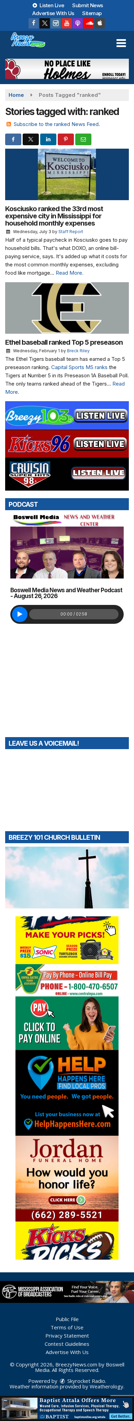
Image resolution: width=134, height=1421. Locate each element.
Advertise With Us (53, 13)
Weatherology (106, 1386)
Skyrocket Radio (85, 1380)
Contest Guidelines (67, 1343)
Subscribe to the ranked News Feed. (57, 124)
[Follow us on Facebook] (34, 23)
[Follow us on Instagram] (56, 23)
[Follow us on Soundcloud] (88, 23)
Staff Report (70, 231)
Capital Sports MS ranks (79, 367)
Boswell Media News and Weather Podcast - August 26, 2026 (66, 593)
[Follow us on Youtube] (67, 23)
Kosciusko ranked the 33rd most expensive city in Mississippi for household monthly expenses (54, 216)
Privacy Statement (67, 1335)
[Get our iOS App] (99, 23)
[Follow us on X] (45, 23)
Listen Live (51, 5)
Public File (67, 1319)
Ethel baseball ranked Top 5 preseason (64, 342)
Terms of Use (67, 1327)
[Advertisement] (67, 69)
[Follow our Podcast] (77, 23)
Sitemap (92, 13)
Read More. (69, 273)
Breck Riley (78, 350)
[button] (121, 43)
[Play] (19, 614)
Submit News (87, 5)
